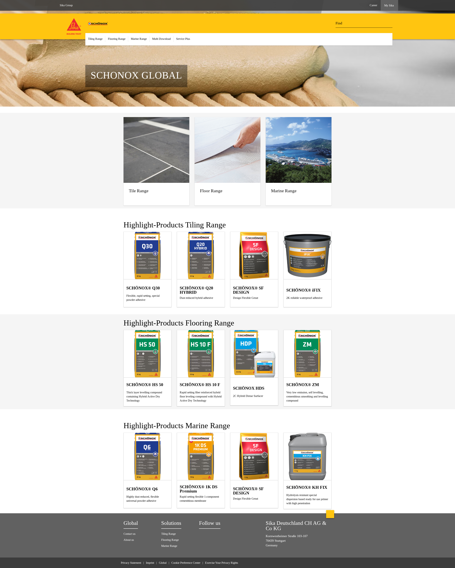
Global (163, 562)
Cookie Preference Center (185, 562)
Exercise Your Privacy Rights (222, 562)
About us (129, 539)
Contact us (129, 533)
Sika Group (66, 5)
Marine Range (169, 545)
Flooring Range (170, 539)
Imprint (150, 562)
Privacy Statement (131, 562)
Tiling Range (168, 533)
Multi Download (161, 38)
